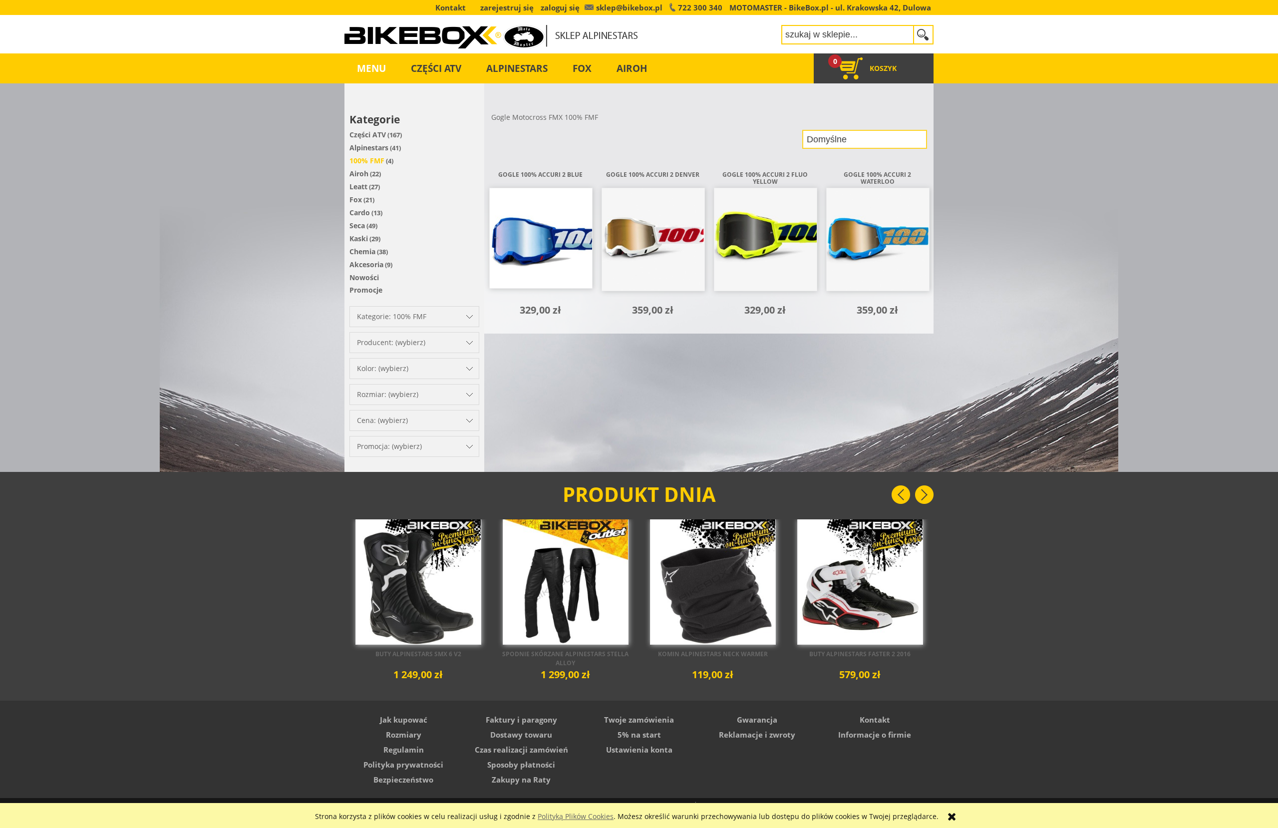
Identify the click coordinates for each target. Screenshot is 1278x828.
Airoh (358, 173)
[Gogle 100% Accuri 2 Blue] (540, 243)
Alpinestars (368, 147)
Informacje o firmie (874, 735)
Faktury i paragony (521, 720)
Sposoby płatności (521, 765)
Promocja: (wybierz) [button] (389, 446)
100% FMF (366, 160)
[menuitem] (371, 68)
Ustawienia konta (639, 750)
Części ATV (367, 134)
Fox (355, 199)
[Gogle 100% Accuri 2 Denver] (653, 243)
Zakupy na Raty (521, 780)
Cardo (359, 212)
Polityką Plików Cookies (576, 816)
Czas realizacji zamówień (521, 750)
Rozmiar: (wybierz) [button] (387, 394)
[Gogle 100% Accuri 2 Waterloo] (877, 243)
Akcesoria (366, 264)
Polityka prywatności (403, 765)
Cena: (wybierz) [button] (382, 420)
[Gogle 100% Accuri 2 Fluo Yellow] (765, 243)
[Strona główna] (491, 29)
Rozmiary (403, 735)
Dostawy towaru (521, 735)
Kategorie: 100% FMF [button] (391, 316)
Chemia (362, 251)
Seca (357, 225)
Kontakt (875, 720)
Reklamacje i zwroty (757, 735)
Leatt (358, 186)
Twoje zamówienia (639, 720)
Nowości (364, 277)
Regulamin (403, 750)
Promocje (365, 290)
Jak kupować (403, 720)
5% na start (639, 735)
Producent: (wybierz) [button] (391, 342)
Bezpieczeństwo (403, 780)
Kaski (358, 238)
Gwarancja (757, 720)
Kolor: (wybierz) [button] (382, 368)
